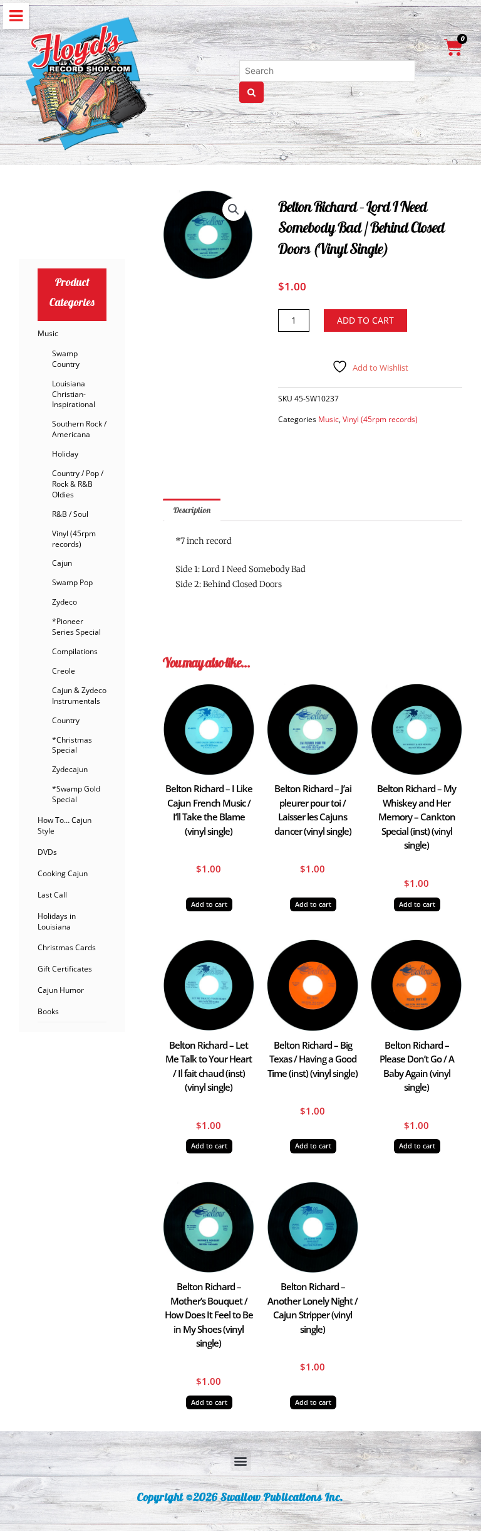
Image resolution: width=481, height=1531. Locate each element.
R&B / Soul (70, 514)
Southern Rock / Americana (79, 429)
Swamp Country (66, 358)
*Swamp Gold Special (76, 794)
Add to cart (365, 320)
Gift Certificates (65, 968)
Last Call (52, 894)
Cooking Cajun (63, 873)
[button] (233, 209)
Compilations (75, 651)
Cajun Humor (61, 990)
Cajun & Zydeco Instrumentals (79, 695)
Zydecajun (70, 769)
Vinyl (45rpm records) (74, 538)
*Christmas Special (72, 745)
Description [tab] (191, 509)
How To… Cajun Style (64, 825)
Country (66, 720)
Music (48, 333)
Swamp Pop (72, 582)
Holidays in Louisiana (57, 921)
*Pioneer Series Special (76, 626)
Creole (63, 670)
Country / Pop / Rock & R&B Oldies (77, 484)
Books (48, 1011)
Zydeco (64, 601)
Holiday (65, 453)
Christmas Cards (67, 947)
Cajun (62, 563)
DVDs (47, 852)
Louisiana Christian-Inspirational (73, 394)
